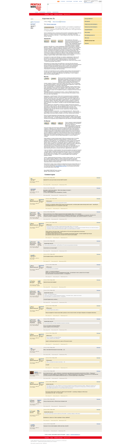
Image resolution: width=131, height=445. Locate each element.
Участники (75, 1)
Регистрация (69, 1)
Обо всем (87, 37)
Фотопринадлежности (90, 35)
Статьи (36, 12)
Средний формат (88, 29)
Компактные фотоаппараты (91, 26)
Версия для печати (56, 21)
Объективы (87, 32)
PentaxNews (47, 14)
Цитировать (98, 177)
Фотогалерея (42, 12)
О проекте (63, 1)
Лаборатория (55, 12)
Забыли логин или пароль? (88, 2)
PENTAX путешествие (58, 14)
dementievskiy (33, 23)
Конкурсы (49, 12)
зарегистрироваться (75, 434)
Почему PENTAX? (89, 18)
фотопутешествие (51, 24)
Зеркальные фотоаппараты (91, 24)
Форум (80, 1)
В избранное (63, 21)
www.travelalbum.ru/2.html (61, 166)
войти (68, 434)
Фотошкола (87, 21)
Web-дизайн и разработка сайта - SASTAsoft (39, 443)
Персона (87, 43)
